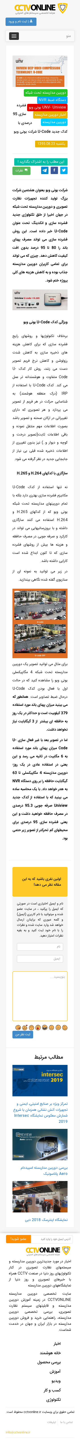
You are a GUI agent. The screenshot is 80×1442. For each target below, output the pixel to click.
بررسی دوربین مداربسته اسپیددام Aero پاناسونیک (44, 1171)
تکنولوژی (53, 1400)
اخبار (57, 1344)
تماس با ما (66, 1422)
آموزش (55, 1371)
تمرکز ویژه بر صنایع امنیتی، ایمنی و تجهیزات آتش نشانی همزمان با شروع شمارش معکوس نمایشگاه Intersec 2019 (40, 1113)
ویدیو (56, 1381)
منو (68, 36)
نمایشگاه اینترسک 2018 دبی (46, 1220)
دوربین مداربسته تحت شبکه (45, 93)
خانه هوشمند (50, 1353)
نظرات (19, 170)
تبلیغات (51, 1422)
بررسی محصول (49, 1362)
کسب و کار (52, 1390)
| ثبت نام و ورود (18, 21)
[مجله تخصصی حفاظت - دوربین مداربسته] (40, 8)
